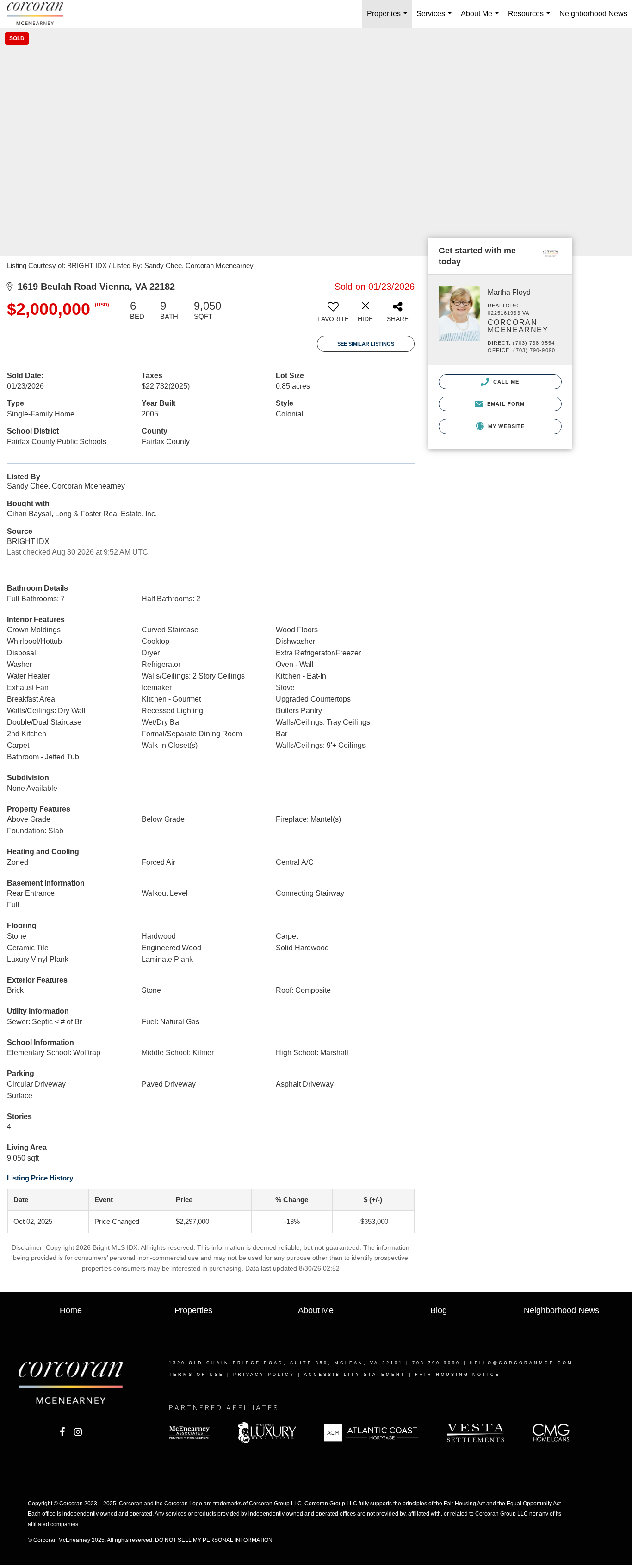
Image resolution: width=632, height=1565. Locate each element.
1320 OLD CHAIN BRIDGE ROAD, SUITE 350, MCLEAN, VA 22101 (286, 1363)
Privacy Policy (264, 1374)
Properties (389, 19)
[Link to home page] (39, 14)
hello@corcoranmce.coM (521, 1363)
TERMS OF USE (196, 1374)
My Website (505, 426)
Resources (531, 19)
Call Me (505, 382)
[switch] (333, 315)
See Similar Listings (365, 344)
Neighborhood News (593, 14)
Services (435, 19)
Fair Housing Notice (457, 1374)
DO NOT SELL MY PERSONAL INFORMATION (214, 1540)
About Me (481, 19)
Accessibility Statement (355, 1374)
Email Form (505, 404)
